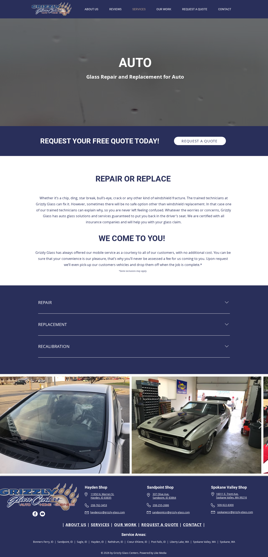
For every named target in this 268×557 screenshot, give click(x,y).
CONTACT (192, 524)
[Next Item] (260, 425)
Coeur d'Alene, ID (137, 541)
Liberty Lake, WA (179, 541)
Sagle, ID (82, 541)
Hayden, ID (97, 541)
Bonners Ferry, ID (43, 541)
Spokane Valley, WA (204, 541)
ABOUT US (76, 524)
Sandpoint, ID (65, 541)
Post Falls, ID (158, 541)
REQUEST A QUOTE (159, 524)
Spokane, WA (227, 541)
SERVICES (100, 524)
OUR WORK (125, 524)
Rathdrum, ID (115, 541)
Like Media (160, 552)
